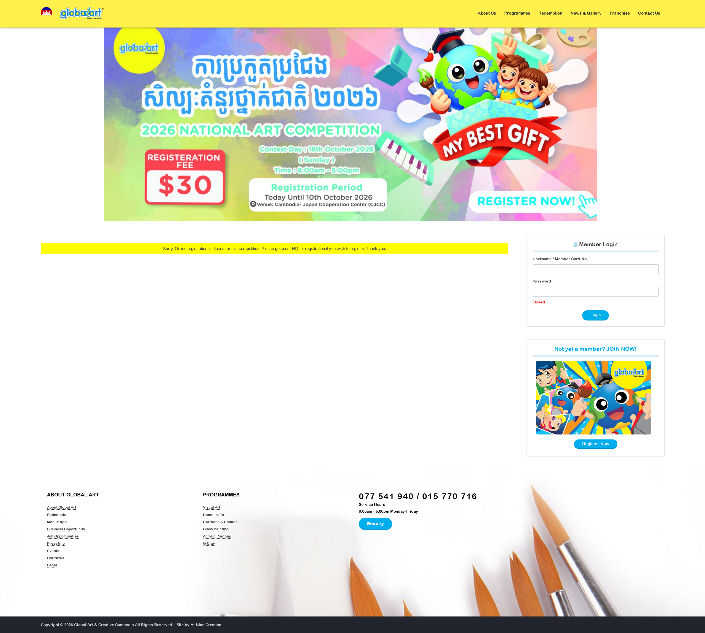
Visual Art (211, 507)
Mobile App (57, 522)
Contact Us (649, 13)
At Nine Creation (206, 625)
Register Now (595, 443)
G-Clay (209, 543)
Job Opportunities (63, 536)
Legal (52, 565)
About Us (487, 13)
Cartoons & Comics (220, 522)
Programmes (517, 13)
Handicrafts (213, 514)
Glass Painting (216, 529)
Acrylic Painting (217, 536)
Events (53, 550)
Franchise (620, 13)
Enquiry (375, 523)
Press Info (56, 543)
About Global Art (61, 507)
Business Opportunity (66, 529)
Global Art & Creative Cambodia (104, 625)
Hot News (55, 558)
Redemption (550, 13)
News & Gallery (586, 13)
